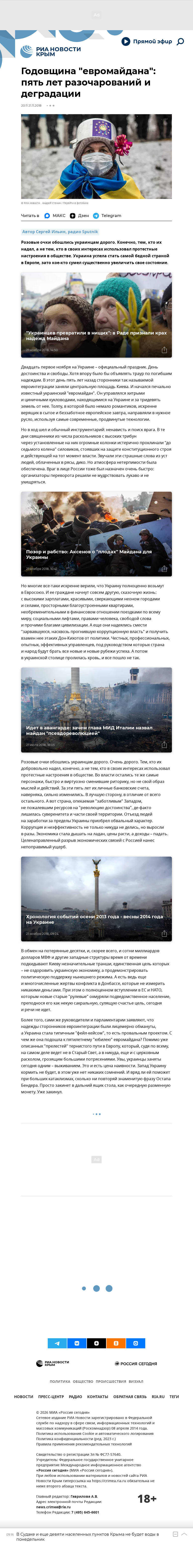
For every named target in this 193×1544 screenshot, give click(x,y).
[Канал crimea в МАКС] (135, 1343)
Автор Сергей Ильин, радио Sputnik (60, 232)
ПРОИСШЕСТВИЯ (111, 1382)
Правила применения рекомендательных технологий (84, 1444)
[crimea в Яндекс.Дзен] (96, 1343)
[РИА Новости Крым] (50, 51)
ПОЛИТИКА (60, 1382)
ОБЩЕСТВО (83, 1382)
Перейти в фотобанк (75, 203)
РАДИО (75, 1397)
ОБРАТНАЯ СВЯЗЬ (130, 1397)
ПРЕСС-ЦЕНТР (51, 1397)
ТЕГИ (174, 1397)
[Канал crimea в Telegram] (57, 1343)
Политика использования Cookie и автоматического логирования (95, 1434)
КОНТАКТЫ (97, 1397)
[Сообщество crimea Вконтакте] (76, 1343)
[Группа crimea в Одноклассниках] (116, 1343)
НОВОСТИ (23, 1397)
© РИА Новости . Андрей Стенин (41, 203)
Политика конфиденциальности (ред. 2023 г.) (76, 1439)
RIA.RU (158, 1397)
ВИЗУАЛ (136, 1382)
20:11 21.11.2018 (31, 105)
